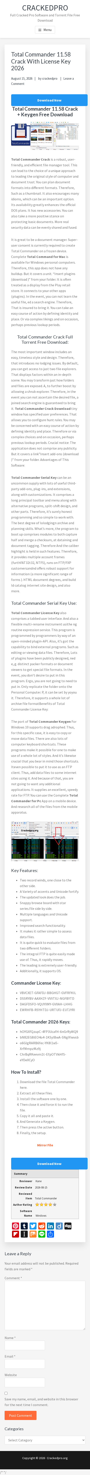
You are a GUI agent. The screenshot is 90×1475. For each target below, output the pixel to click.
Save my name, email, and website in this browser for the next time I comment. (41, 1402)
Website (11, 1375)
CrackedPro (45, 8)
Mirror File (45, 1145)
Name (10, 1338)
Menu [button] (47, 29)
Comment (13, 1278)
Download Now (49, 100)
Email (10, 1356)
